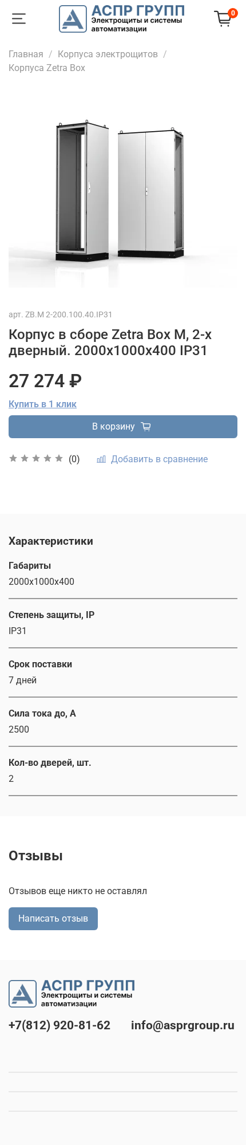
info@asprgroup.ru (183, 1025)
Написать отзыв (53, 918)
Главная (26, 54)
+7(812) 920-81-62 (59, 1025)
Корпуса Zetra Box (47, 67)
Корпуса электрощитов (108, 54)
